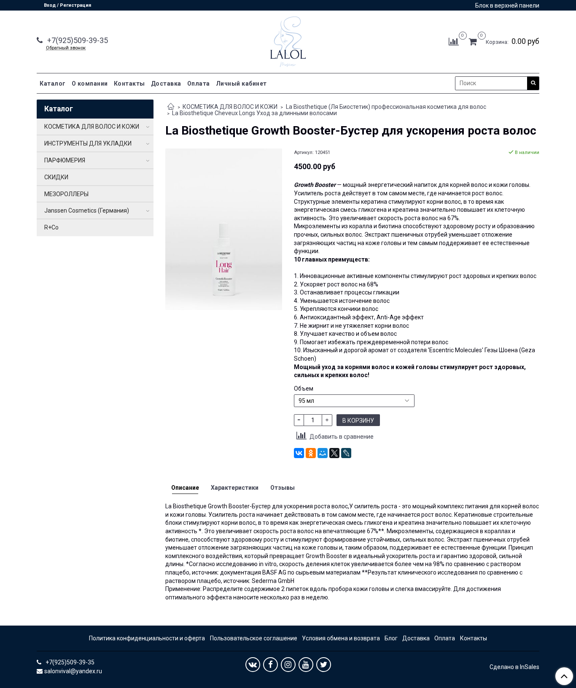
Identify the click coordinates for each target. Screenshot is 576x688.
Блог (391, 638)
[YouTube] (306, 664)
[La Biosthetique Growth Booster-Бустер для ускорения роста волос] (223, 228)
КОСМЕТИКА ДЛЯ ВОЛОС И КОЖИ (230, 106)
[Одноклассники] (311, 453)
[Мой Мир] (323, 453)
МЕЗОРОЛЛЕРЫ (66, 194)
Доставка (166, 83)
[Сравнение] (453, 41)
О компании (90, 83)
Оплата (198, 83)
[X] (334, 453)
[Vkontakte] (252, 664)
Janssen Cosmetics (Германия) (86, 210)
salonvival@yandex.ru (73, 671)
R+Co (51, 227)
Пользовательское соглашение (253, 638)
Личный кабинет (241, 83)
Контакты (129, 83)
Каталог (53, 83)
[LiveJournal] (346, 453)
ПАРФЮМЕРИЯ (64, 160)
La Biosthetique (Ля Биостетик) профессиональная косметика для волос (386, 106)
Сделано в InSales (514, 667)
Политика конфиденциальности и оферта (147, 638)
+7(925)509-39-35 (77, 40)
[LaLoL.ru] (288, 39)
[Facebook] (270, 664)
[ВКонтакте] (299, 453)
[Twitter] (323, 664)
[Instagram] (288, 664)
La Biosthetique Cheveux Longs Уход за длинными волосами (254, 113)
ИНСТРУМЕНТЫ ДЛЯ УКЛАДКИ (88, 143)
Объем (303, 388)
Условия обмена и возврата (341, 638)
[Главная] (171, 107)
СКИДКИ (56, 177)
